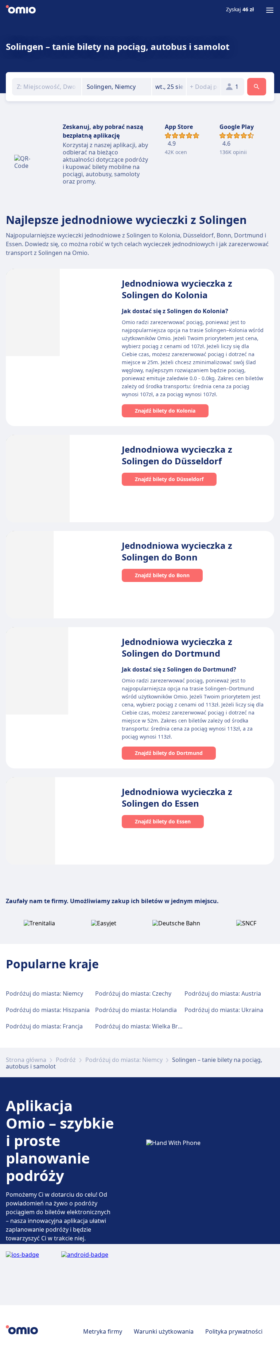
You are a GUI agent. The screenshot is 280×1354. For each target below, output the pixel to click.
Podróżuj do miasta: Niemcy (44, 993)
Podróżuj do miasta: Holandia (136, 1010)
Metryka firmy (102, 1331)
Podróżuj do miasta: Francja (44, 1026)
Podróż (66, 1060)
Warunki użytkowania (164, 1331)
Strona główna (26, 1060)
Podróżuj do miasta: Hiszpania (48, 1010)
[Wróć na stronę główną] (21, 10)
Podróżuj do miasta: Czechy (133, 993)
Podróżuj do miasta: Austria (222, 993)
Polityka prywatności (233, 1331)
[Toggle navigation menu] (269, 10)
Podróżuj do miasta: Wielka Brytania (145, 1026)
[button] (169, 86)
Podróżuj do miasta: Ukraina (223, 1010)
